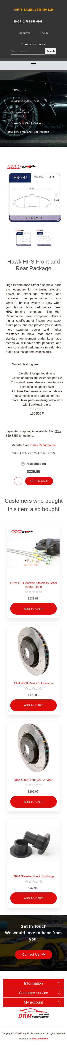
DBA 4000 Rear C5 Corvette (33, 683)
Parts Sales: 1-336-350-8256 (33, 9)
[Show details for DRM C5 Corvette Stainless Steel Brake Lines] (33, 552)
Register (25, 33)
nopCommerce (40, 1038)
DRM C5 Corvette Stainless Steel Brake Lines (33, 585)
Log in (44, 33)
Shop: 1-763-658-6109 (27, 21)
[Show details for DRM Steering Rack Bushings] (33, 845)
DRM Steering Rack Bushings (33, 876)
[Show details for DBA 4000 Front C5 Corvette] (33, 748)
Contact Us (30, 954)
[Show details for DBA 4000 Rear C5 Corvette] (33, 652)
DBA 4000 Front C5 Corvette (33, 780)
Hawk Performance (43, 445)
